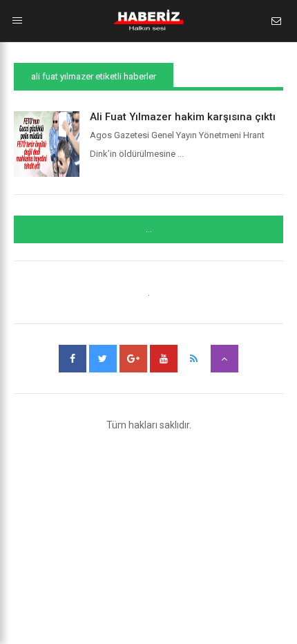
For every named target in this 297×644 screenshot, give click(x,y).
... (149, 229)
